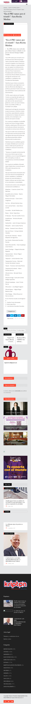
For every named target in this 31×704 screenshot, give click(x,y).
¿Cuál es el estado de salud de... (14, 412)
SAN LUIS (6, 678)
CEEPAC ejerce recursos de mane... (15, 442)
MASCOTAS (12, 488)
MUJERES (7, 511)
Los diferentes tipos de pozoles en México (14, 525)
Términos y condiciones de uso (11, 636)
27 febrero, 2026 (10, 563)
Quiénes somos (7, 639)
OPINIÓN (11, 533)
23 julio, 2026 (10, 506)
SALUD (5, 676)
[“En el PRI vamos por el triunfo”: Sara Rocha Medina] (11, 353)
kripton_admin (17, 35)
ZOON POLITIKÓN (9, 686)
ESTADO (7, 533)
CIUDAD (7, 488)
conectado (17, 390)
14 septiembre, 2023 (11, 528)
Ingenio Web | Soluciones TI (17, 697)
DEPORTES (6, 654)
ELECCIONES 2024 (14, 7)
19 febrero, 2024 (9, 35)
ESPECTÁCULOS (8, 659)
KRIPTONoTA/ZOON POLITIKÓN (12, 665)
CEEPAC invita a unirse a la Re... (14, 427)
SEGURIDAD (7, 681)
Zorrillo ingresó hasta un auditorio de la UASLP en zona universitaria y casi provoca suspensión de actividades (15, 502)
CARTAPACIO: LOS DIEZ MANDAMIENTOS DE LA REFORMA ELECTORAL (13, 559)
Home (5, 7)
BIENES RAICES (8, 649)
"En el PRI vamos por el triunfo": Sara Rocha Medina (14, 330)
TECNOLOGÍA (7, 684)
